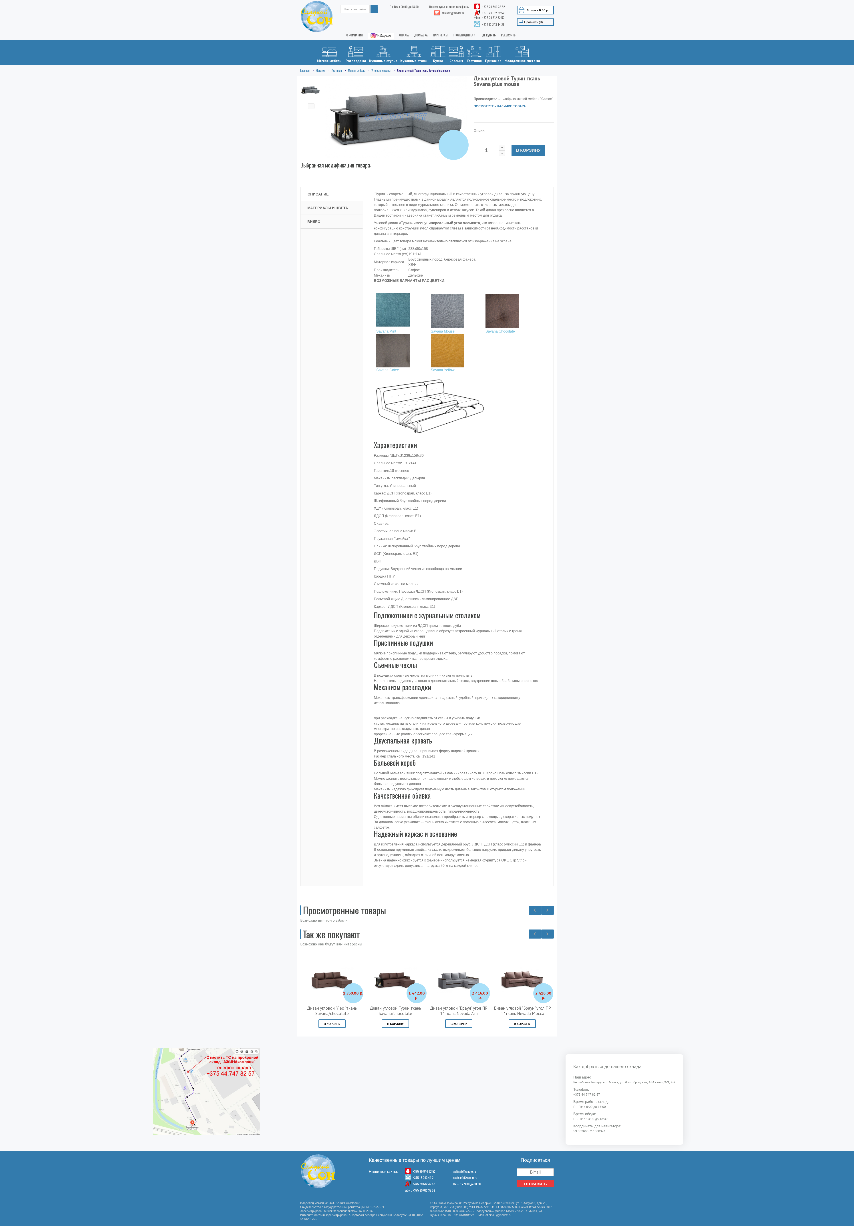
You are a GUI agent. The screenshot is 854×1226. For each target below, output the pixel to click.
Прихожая (493, 60)
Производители (464, 35)
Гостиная (474, 60)
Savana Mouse (443, 331)
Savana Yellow (443, 370)
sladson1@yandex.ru (465, 1177)
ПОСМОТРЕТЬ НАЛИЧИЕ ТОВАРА (500, 106)
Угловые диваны (381, 70)
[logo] (317, 16)
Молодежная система (522, 60)
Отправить (535, 1184)
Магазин (320, 70)
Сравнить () (533, 22)
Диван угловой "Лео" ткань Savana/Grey (522, 1010)
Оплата (404, 35)
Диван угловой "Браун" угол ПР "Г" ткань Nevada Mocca (458, 1010)
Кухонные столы (413, 60)
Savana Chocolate (500, 331)
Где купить (488, 35)
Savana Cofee (387, 370)
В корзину (528, 150)
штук (538, 10)
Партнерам (440, 35)
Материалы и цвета (327, 208)
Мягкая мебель (329, 60)
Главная (305, 70)
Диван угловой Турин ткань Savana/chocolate (332, 1010)
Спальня (456, 60)
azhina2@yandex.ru (464, 1171)
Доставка (421, 35)
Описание (318, 194)
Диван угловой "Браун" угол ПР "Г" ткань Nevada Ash (395, 1010)
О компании (354, 35)
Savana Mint (386, 331)
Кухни (438, 60)
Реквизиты (508, 35)
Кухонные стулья (383, 60)
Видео (313, 221)
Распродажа (356, 60)
